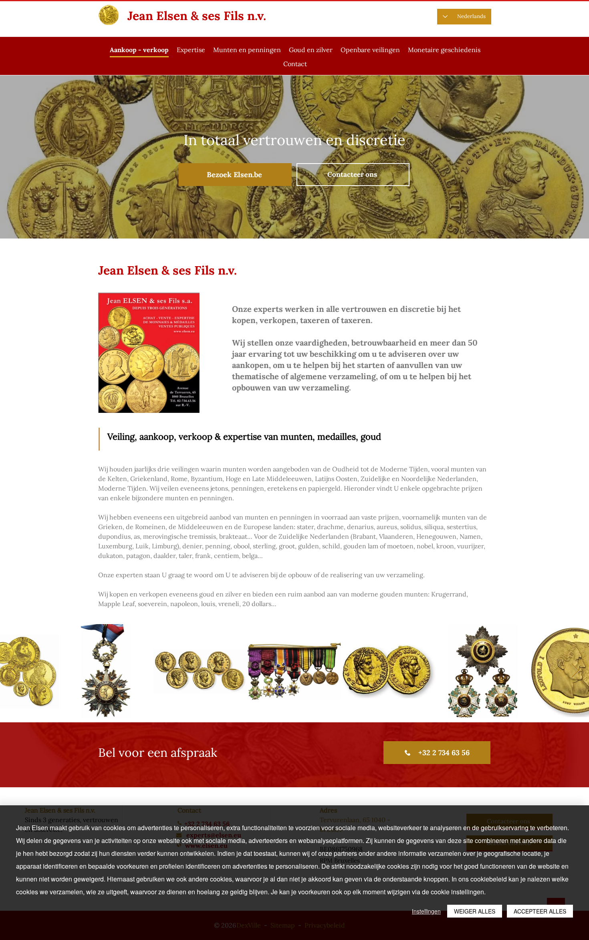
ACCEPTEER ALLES (540, 911)
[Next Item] (575, 671)
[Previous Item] (13, 671)
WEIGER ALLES (474, 911)
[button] (247, 50)
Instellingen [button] (426, 911)
